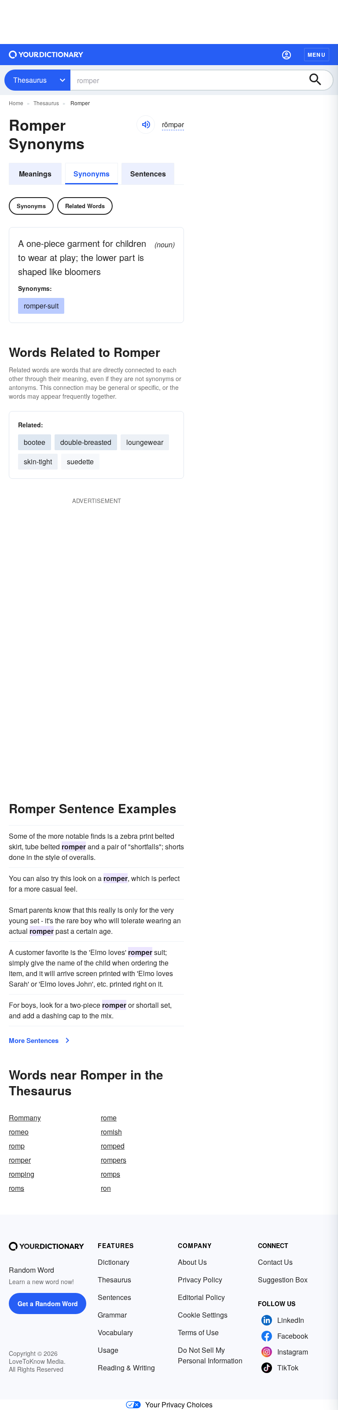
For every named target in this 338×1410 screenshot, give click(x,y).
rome (109, 1118)
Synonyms (91, 174)
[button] (286, 54)
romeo (19, 1132)
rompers (113, 1160)
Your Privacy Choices (179, 1404)
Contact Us (275, 1262)
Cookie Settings (203, 1315)
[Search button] (319, 80)
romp (17, 1146)
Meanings (35, 174)
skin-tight (38, 461)
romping (21, 1174)
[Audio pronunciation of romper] (145, 124)
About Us (192, 1262)
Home (16, 102)
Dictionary (113, 1262)
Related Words (85, 206)
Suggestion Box (283, 1279)
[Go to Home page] (46, 55)
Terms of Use (198, 1332)
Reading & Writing (126, 1367)
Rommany (25, 1118)
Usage (108, 1350)
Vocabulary (115, 1332)
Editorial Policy (201, 1297)
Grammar (112, 1315)
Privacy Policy (200, 1279)
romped (113, 1146)
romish (111, 1132)
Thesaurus (30, 80)
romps (110, 1174)
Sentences (148, 174)
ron (106, 1188)
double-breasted (85, 442)
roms (16, 1188)
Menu (317, 55)
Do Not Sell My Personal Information (210, 1355)
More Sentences (34, 1040)
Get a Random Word (48, 1303)
